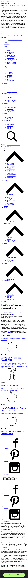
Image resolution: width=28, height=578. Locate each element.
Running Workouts (11, 65)
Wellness (6, 103)
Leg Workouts (10, 58)
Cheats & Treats (11, 77)
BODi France (10, 126)
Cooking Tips (10, 76)
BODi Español (10, 124)
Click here (3, 331)
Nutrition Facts (10, 73)
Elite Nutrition (10, 82)
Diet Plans (9, 97)
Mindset (6, 83)
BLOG (5, 312)
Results (5, 113)
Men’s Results (10, 119)
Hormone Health (11, 110)
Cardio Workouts (11, 62)
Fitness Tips (10, 60)
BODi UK (9, 127)
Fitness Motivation (11, 107)
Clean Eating (10, 75)
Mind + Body (10, 109)
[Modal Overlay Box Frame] (14, 574)
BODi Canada (10, 128)
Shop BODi (3, 37)
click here (9, 332)
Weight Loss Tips (11, 102)
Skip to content (5, 1)
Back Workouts (11, 53)
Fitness (5, 46)
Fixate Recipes (17, 312)
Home (5, 42)
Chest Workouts (11, 55)
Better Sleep (10, 111)
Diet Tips (9, 99)
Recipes (6, 87)
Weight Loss (7, 93)
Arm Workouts (10, 52)
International (7, 120)
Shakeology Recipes (12, 92)
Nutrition (6, 68)
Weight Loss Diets (11, 100)
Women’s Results (11, 117)
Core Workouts (11, 56)
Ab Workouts (10, 51)
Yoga (8, 66)
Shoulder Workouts (12, 59)
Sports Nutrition (11, 80)
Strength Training (11, 63)
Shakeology (10, 72)
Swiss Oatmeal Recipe (9, 385)
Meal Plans (9, 79)
